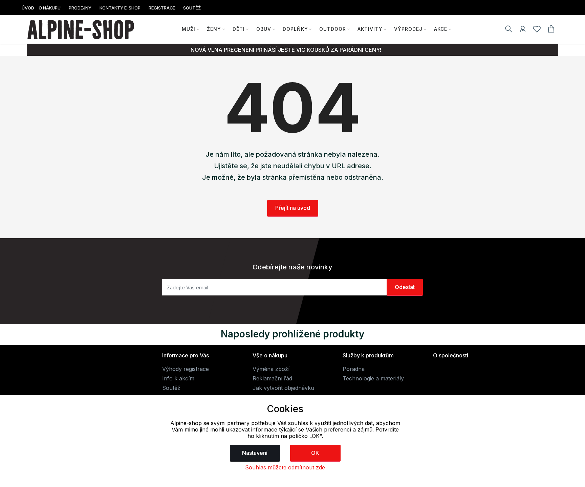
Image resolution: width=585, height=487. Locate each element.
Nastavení (254, 452)
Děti (239, 29)
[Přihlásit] (522, 30)
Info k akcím (178, 378)
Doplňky (295, 29)
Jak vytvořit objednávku (283, 387)
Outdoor (332, 29)
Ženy (214, 29)
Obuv (263, 29)
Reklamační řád (272, 378)
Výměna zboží (271, 369)
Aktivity (370, 29)
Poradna (354, 369)
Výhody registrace (185, 369)
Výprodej (408, 29)
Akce (440, 29)
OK (315, 452)
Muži (188, 29)
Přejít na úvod (292, 207)
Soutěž (171, 387)
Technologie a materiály (373, 378)
